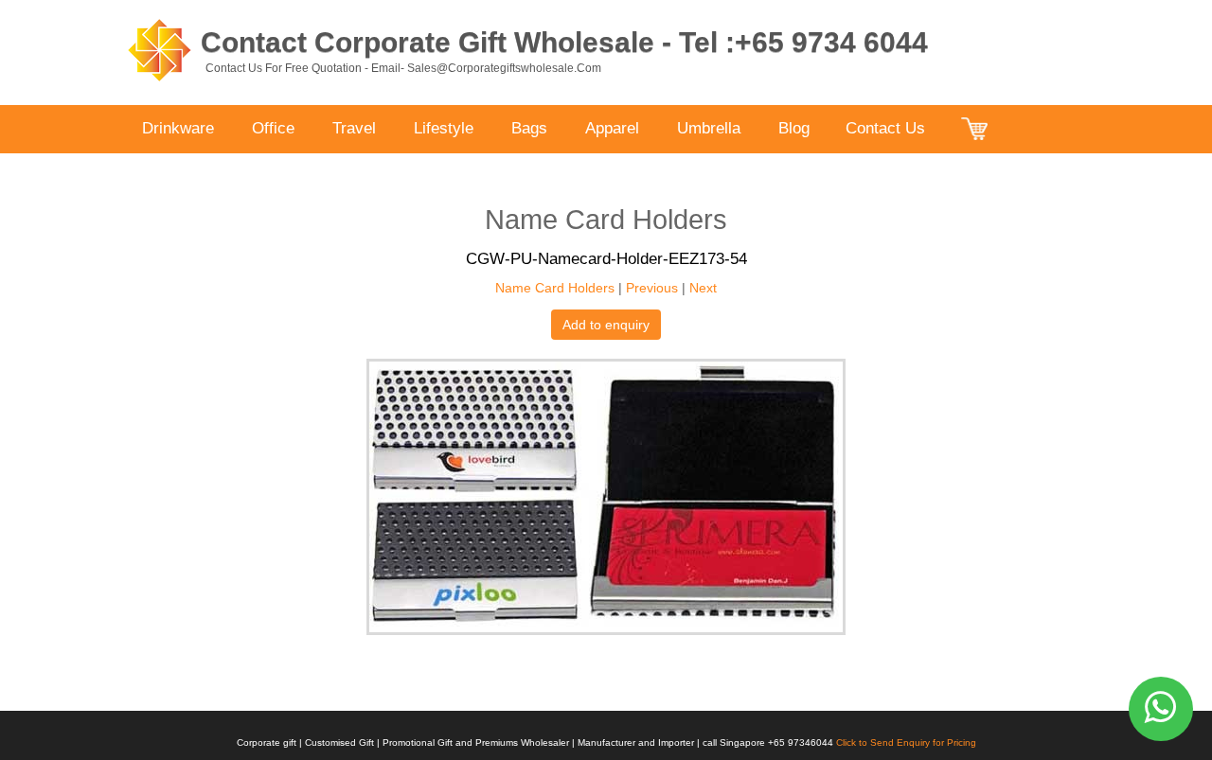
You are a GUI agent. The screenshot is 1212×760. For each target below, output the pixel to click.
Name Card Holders (555, 287)
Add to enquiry (606, 324)
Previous (652, 287)
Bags (529, 128)
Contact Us (885, 128)
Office (273, 128)
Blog (794, 128)
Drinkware (178, 128)
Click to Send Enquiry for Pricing (906, 742)
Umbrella (708, 128)
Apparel (612, 128)
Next (703, 287)
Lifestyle (443, 128)
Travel (354, 128)
